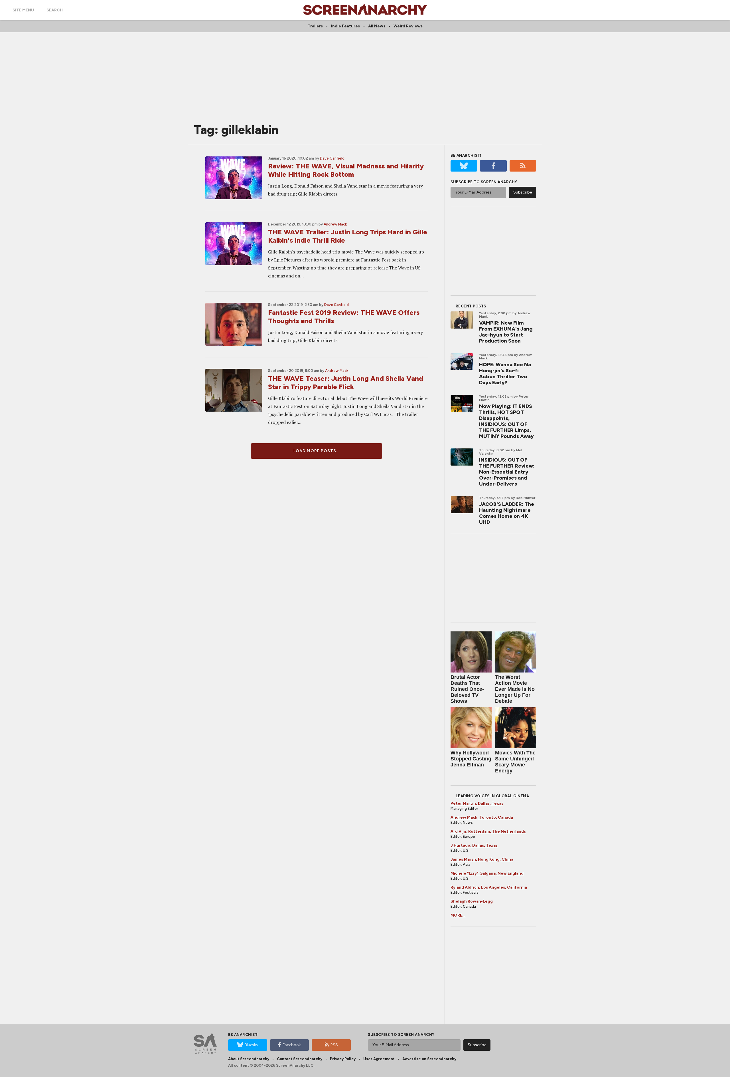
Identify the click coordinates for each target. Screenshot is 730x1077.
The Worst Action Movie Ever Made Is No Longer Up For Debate (515, 689)
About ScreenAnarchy (248, 1059)
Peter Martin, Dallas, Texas (477, 803)
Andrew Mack (335, 224)
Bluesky (251, 1044)
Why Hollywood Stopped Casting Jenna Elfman (471, 759)
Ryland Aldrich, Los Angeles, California (489, 887)
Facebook (292, 1044)
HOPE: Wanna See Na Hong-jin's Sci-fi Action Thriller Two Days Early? (505, 373)
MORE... (458, 915)
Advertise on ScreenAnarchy (429, 1059)
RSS (334, 1044)
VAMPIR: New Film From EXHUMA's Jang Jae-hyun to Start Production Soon (506, 332)
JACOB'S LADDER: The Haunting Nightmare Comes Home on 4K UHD (506, 513)
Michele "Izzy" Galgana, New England (487, 873)
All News (376, 26)
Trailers (315, 26)
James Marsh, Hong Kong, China (482, 859)
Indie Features (345, 26)
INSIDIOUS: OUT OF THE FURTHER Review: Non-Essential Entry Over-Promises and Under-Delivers (506, 472)
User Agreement (379, 1059)
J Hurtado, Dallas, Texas (474, 845)
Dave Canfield (332, 158)
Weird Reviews (408, 26)
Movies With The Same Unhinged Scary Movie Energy (515, 762)
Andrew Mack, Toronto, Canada (482, 817)
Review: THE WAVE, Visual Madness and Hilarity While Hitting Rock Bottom (346, 170)
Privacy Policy (343, 1059)
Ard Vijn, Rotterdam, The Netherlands (488, 831)
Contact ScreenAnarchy (299, 1059)
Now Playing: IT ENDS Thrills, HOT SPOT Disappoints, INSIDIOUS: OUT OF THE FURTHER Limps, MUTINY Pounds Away (506, 421)
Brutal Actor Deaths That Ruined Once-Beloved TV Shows (467, 689)
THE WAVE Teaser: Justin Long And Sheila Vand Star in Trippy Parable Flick (345, 382)
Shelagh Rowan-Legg (472, 901)
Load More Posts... (316, 450)
